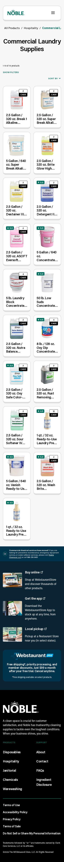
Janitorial (9, 770)
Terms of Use (11, 805)
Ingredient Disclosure (44, 782)
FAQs (40, 770)
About (40, 752)
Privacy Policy (11, 819)
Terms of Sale (12, 826)
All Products (12, 28)
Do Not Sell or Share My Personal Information (31, 833)
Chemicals (10, 779)
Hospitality (31, 28)
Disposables (12, 752)
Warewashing (12, 789)
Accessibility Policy (15, 812)
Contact (42, 761)
